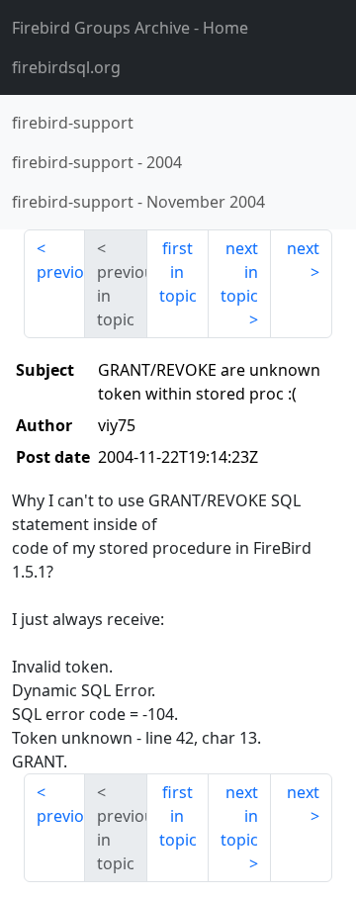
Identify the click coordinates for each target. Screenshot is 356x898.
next (303, 248)
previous (61, 272)
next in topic (239, 272)
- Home (130, 28)
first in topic (178, 272)
